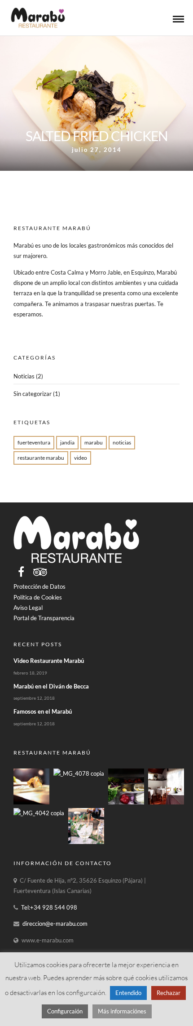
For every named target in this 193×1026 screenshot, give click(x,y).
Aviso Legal (28, 607)
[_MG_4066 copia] (166, 802)
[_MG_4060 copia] (126, 802)
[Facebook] (21, 571)
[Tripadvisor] (40, 571)
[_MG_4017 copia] (86, 841)
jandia (67, 442)
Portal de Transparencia (44, 618)
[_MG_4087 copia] (31, 802)
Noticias (24, 376)
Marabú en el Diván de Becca (51, 686)
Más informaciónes (122, 1011)
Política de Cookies (37, 597)
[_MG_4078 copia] (78, 773)
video (80, 457)
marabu (93, 442)
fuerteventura (34, 442)
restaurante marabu (41, 457)
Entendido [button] (128, 992)
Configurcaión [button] (65, 1011)
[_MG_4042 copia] (38, 813)
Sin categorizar (32, 393)
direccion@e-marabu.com (55, 923)
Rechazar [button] (168, 992)
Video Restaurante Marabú (48, 660)
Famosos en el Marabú (42, 711)
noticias (122, 442)
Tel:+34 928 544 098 (49, 907)
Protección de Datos (39, 586)
